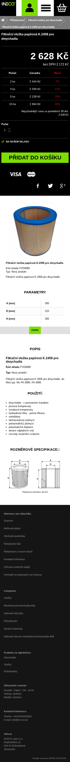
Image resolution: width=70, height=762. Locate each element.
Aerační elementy (13, 628)
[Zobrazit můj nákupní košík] (62, 8)
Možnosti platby (12, 528)
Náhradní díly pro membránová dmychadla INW (29, 636)
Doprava (8, 520)
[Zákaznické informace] (30, 8)
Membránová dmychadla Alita (19, 605)
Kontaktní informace (14, 559)
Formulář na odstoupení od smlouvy (23, 574)
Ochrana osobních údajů (17, 567)
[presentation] (35, 330)
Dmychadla (10, 657)
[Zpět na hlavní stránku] (3, 20)
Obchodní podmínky (14, 536)
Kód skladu (12, 268)
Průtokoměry (10, 671)
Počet (4, 124)
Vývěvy (7, 598)
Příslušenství (10, 621)
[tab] (35, 330)
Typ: (8, 271)
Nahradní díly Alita (13, 613)
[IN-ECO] (8, 8)
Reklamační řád (12, 544)
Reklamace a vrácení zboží (18, 551)
